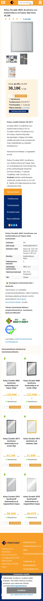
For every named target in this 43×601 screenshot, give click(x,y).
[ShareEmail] (9, 225)
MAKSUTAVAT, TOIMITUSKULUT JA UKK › (32, 546)
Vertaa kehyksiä (18, 111)
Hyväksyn (21, 590)
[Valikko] (40, 3)
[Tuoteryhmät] (3, 3)
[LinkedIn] (12, 225)
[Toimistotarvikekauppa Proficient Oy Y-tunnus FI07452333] (11, 544)
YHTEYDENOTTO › (31, 569)
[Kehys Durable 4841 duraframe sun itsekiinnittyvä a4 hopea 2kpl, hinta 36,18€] (22, 37)
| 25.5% (20, 84)
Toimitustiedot (13, 205)
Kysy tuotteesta (13, 218)
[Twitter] (14, 225)
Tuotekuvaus (13, 198)
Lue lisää (26, 107)
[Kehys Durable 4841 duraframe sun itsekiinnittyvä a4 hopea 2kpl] (12, 59)
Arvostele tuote (13, 212)
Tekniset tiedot (13, 192)
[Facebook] (16, 225)
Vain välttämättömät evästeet (21, 594)
